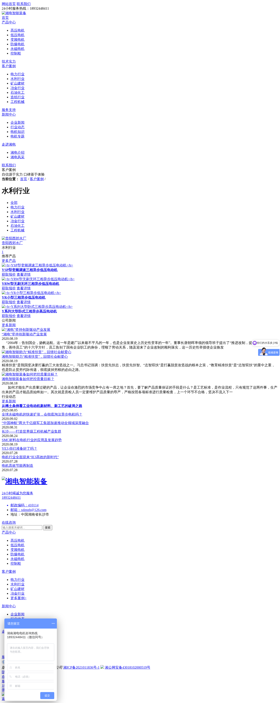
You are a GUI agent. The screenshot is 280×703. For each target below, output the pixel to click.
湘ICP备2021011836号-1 (81, 667)
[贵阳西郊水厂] (14, 238)
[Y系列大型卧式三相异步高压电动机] (37, 306)
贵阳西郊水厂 (12, 243)
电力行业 (17, 579)
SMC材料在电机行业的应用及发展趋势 (32, 440)
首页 (5, 17)
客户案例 (9, 66)
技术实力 (9, 61)
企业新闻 (17, 614)
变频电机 (17, 549)
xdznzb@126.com (33, 510)
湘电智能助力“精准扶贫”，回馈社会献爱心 (35, 356)
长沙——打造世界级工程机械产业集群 (31, 431)
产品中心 (9, 22)
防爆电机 (17, 554)
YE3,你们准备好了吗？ (19, 448)
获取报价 (9, 274)
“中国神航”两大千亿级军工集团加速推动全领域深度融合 (45, 423)
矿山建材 (17, 589)
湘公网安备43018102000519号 (127, 667)
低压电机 (17, 545)
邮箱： (15, 510)
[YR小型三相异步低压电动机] (31, 293)
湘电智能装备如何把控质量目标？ (28, 379)
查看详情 (24, 274)
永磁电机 (17, 559)
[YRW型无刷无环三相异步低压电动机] (38, 279)
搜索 (48, 527)
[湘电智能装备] (14, 13)
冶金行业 (17, 593)
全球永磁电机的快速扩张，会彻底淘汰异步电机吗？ (42, 414)
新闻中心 (9, 114)
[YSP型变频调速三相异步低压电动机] (37, 265)
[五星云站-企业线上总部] (4, 663)
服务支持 (9, 110)
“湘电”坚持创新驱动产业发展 (24, 334)
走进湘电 (9, 144)
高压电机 (17, 540)
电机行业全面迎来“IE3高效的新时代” (30, 457)
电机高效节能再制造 (17, 465)
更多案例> (18, 598)
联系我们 (9, 165)
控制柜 (15, 563)
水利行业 (17, 584)
